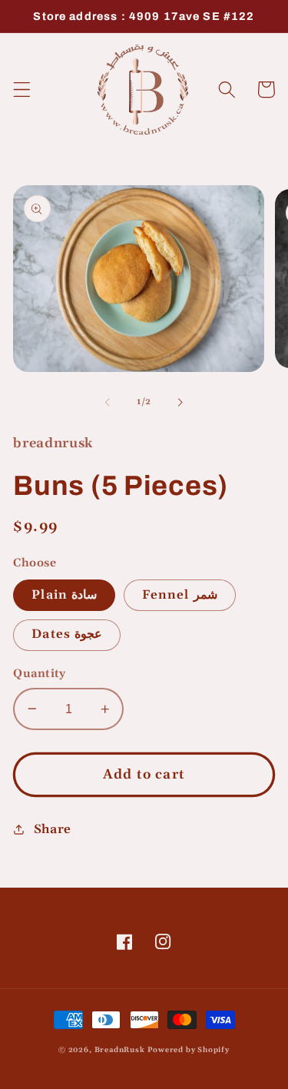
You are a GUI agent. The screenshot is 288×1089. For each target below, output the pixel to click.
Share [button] (52, 830)
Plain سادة (64, 595)
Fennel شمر (179, 595)
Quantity (39, 673)
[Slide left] (107, 403)
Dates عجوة (66, 634)
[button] (21, 89)
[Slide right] (180, 403)
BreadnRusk (119, 1049)
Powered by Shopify (188, 1049)
